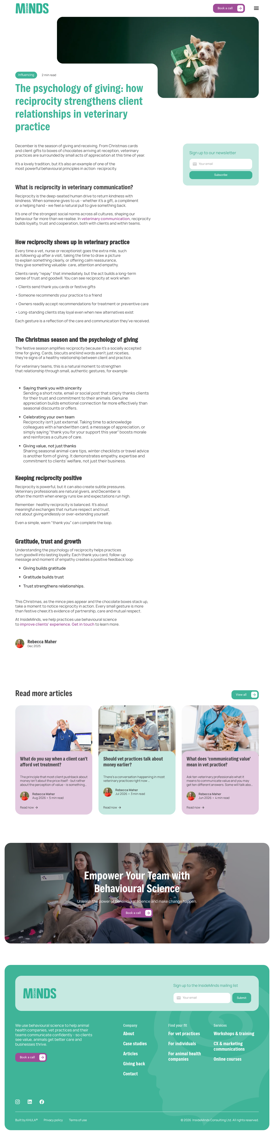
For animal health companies (184, 1056)
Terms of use (78, 1120)
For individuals (182, 1043)
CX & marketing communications (229, 1046)
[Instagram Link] (17, 1101)
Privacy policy (53, 1120)
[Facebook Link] (42, 1101)
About (128, 1033)
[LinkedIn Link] (29, 1101)
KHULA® (32, 1120)
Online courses (228, 1059)
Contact (130, 1074)
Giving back (134, 1064)
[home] (32, 8)
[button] (256, 8)
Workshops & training (234, 1033)
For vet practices (184, 1033)
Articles (130, 1053)
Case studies (135, 1043)
